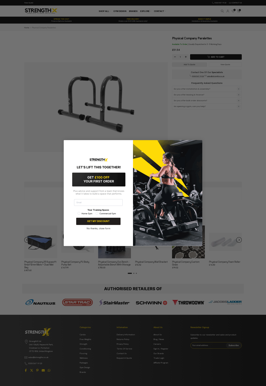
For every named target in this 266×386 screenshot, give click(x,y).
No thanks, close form (98, 228)
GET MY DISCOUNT (98, 221)
